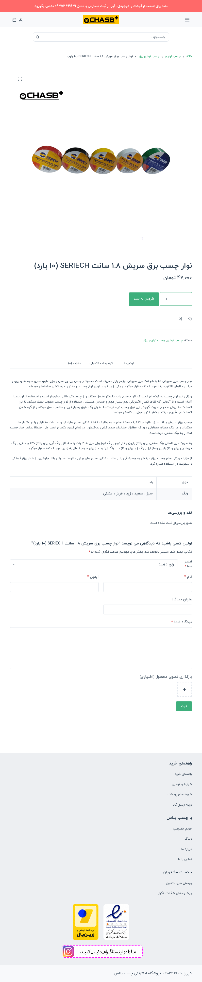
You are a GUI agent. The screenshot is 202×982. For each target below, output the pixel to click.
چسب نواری (175, 340)
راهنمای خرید (183, 774)
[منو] (187, 19)
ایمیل (93, 576)
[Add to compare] (180, 319)
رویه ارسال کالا (182, 805)
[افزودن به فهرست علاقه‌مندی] (190, 319)
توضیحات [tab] (127, 363)
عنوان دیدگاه (182, 599)
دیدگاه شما (181, 622)
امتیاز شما (188, 564)
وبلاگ (188, 839)
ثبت (184, 706)
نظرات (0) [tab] (74, 363)
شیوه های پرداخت (180, 794)
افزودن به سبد (144, 299)
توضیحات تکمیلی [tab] (101, 363)
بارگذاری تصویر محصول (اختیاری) (166, 676)
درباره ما (186, 849)
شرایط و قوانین (182, 784)
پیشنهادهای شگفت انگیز (175, 893)
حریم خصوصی (182, 829)
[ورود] (20, 20)
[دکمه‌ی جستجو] (37, 37)
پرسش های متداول (179, 883)
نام (188, 576)
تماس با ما (185, 859)
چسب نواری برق (154, 340)
